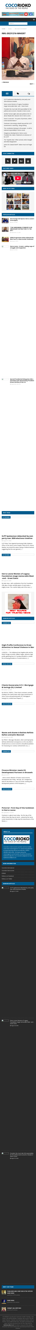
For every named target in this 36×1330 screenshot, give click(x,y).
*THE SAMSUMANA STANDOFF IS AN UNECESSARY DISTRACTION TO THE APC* (21, 229)
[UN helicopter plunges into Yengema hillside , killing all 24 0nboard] (25, 207)
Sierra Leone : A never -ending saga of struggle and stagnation (22, 247)
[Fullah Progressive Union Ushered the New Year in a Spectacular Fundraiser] (5, 239)
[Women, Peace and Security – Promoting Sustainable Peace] (17, 201)
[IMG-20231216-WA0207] (18, 79)
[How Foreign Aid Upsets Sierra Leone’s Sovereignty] (5, 220)
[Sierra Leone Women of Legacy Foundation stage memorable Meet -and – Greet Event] (18, 563)
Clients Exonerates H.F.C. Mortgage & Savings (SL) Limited (17, 686)
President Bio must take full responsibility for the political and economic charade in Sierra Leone (21, 1154)
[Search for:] (18, 23)
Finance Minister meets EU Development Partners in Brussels (17, 771)
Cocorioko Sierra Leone (8, 870)
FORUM (4, 873)
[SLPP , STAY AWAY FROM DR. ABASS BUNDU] (17, 207)
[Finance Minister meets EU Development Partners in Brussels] (18, 759)
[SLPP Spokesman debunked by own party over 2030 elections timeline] (18, 525)
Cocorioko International (8, 868)
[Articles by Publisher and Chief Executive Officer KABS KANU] (4, 1293)
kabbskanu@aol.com (9, 1325)
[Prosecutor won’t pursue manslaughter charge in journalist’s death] (17, 195)
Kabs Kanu (10, 1300)
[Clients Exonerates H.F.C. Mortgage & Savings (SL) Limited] (18, 673)
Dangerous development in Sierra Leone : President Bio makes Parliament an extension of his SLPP (17, 135)
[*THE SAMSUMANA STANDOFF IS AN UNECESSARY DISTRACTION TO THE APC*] (5, 229)
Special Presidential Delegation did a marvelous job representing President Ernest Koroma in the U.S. (22, 380)
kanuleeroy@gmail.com (23, 856)
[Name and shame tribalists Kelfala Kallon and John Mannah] (18, 717)
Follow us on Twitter (7, 879)
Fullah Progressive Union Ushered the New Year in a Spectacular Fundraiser (22, 238)
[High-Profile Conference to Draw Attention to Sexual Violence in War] (18, 632)
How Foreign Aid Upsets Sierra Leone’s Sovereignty (22, 219)
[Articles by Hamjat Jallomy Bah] (4, 1310)
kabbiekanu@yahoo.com (10, 856)
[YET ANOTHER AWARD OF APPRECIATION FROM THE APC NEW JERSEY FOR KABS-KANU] (10, 195)
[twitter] (14, 161)
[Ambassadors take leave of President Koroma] (10, 201)
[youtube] (28, 161)
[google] (21, 161)
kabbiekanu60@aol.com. (10, 857)
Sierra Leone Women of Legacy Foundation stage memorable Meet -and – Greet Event (18, 576)
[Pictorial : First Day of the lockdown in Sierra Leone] (18, 797)
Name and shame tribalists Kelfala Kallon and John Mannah (17, 733)
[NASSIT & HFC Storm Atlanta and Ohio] (25, 195)
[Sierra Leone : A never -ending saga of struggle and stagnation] (5, 310)
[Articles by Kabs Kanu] (4, 1302)
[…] (21, 549)
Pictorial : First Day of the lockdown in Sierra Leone (18, 809)
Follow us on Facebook (8, 876)
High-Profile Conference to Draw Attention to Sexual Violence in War (18, 646)
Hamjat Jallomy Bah (14, 1308)
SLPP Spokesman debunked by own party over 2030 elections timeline (17, 537)
